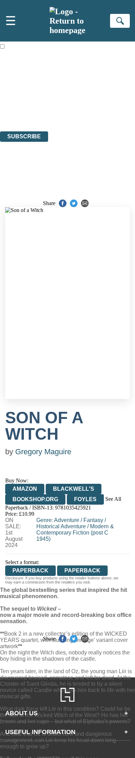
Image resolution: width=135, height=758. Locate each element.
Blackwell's (73, 489)
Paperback (82, 570)
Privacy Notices (26, 109)
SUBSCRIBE (24, 136)
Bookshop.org (35, 499)
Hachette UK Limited (71, 90)
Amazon (24, 489)
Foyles (85, 499)
